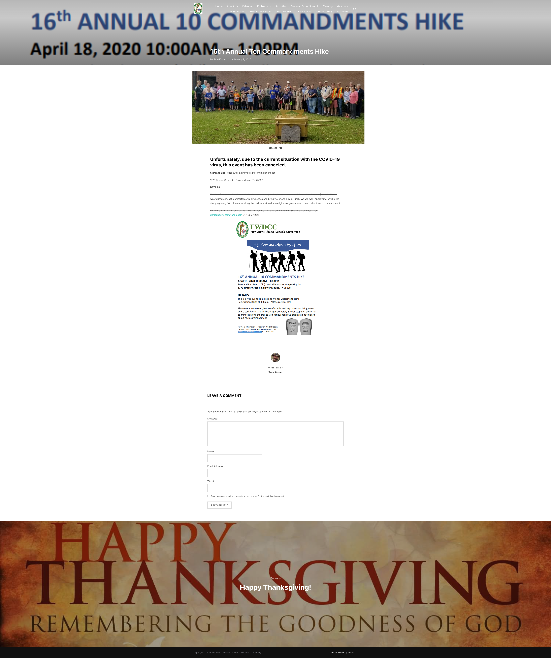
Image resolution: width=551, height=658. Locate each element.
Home (219, 6)
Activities (281, 6)
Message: (212, 418)
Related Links (283, 11)
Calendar (247, 6)
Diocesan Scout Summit (305, 6)
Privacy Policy (324, 11)
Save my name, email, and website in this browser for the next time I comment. (248, 496)
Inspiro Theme (337, 652)
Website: (212, 481)
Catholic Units (304, 11)
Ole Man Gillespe (258, 11)
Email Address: (215, 466)
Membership (237, 11)
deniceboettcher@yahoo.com (226, 214)
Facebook (342, 11)
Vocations (342, 6)
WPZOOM (352, 652)
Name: (210, 451)
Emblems (262, 6)
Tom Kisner (220, 59)
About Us (232, 6)
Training (328, 6)
